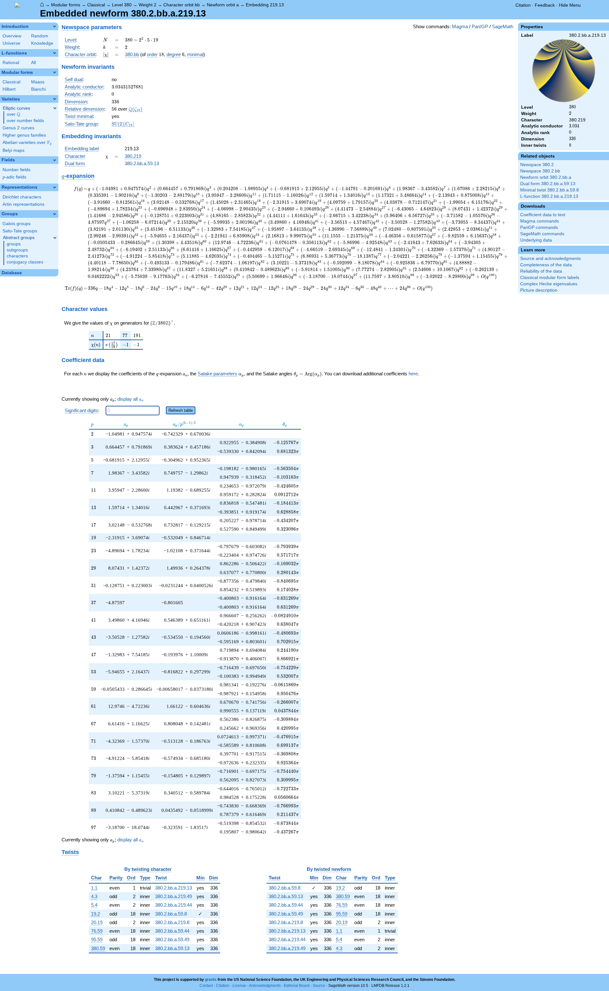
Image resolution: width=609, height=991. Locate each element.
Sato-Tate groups (20, 231)
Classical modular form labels (549, 277)
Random (39, 36)
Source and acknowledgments (550, 258)
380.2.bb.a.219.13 (173, 888)
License (239, 985)
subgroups (17, 250)
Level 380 (122, 4)
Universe (11, 43)
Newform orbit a (223, 4)
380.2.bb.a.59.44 (172, 931)
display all (130, 399)
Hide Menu (570, 5)
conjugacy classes (25, 262)
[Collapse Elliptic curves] (54, 108)
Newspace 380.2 (537, 164)
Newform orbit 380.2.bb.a (545, 177)
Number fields (16, 169)
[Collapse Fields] (54, 160)
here (413, 373)
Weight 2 (147, 4)
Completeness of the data (546, 264)
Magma (460, 26)
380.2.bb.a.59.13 (142, 163)
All (33, 62)
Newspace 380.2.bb (540, 171)
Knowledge (42, 43)
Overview (12, 36)
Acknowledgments (265, 985)
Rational (11, 62)
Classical (96, 4)
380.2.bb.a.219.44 (173, 905)
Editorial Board (297, 985)
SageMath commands (542, 233)
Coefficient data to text (542, 214)
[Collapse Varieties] (54, 98)
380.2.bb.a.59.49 (172, 939)
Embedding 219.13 (265, 4)
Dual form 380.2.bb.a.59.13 (547, 183)
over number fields (25, 120)
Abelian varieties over (27, 142)
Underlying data (536, 240)
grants (211, 979)
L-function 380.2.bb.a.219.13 (549, 196)
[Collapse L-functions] (54, 52)
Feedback (545, 5)
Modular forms (65, 4)
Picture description (538, 290)
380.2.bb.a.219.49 (173, 896)
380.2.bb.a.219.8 (172, 922)
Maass (37, 82)
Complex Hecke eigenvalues (548, 284)
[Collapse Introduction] (54, 26)
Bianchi (38, 89)
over (13, 114)
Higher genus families (24, 135)
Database (12, 272)
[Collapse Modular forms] (54, 72)
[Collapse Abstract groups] (54, 237)
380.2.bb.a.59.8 (171, 914)
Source (319, 985)
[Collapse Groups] (54, 214)
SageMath (502, 26)
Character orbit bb (181, 4)
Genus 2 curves (18, 128)
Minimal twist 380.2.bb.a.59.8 (549, 190)
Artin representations (23, 204)
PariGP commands (539, 227)
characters (17, 256)
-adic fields (14, 177)
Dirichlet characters (22, 197)
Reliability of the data (541, 271)
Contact (206, 985)
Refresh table (180, 410)
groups (14, 244)
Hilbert (9, 89)
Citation (523, 5)
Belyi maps (13, 150)
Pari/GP (480, 26)
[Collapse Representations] (54, 187)
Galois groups (16, 223)
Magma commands (539, 221)
